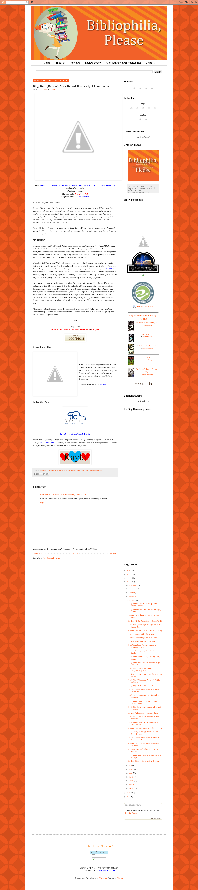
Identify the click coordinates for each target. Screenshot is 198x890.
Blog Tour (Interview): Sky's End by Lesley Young (144, 657)
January (132, 788)
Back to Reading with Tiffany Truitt (141, 634)
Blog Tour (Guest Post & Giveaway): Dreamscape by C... (142, 646)
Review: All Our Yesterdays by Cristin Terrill (145, 621)
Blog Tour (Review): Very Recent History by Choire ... (144, 610)
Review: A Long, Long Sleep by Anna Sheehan (142, 651)
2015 (129, 574)
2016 (129, 570)
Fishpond (95, 329)
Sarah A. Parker (147, 325)
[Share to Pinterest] (47, 474)
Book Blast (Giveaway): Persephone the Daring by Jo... (143, 732)
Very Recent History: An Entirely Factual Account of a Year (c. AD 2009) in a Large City (77, 185)
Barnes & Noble (67, 329)
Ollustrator (103, 878)
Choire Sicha (51, 470)
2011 (129, 796)
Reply (42, 502)
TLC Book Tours (82, 470)
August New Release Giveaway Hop (141, 685)
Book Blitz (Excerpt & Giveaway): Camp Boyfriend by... (143, 717)
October (132, 592)
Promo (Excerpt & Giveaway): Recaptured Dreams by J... (143, 690)
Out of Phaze (146, 357)
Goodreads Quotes (155, 818)
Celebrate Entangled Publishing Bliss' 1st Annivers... (143, 750)
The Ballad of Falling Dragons (146, 322)
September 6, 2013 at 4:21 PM (76, 494)
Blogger (120, 878)
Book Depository (82, 329)
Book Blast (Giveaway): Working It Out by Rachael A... (144, 681)
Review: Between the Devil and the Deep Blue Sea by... (145, 675)
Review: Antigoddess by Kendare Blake (143, 713)
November (133, 588)
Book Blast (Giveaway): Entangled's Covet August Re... (144, 625)
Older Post (112, 553)
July (130, 765)
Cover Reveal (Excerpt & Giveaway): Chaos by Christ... (144, 744)
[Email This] (35, 474)
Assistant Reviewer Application (123, 63)
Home (47, 63)
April (131, 777)
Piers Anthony (147, 360)
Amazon (54, 329)
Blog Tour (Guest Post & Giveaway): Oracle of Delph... (144, 756)
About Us (60, 63)
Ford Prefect (111, 268)
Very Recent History (96, 470)
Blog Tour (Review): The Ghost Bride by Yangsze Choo (143, 723)
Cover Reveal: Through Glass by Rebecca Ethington (143, 616)
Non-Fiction (66, 470)
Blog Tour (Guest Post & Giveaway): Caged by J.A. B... (144, 663)
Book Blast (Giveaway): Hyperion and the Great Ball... (143, 696)
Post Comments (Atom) (51, 558)
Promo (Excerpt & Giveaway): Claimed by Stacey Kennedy (144, 738)
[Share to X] (41, 474)
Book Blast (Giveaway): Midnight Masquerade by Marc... (140, 669)
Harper (59, 470)
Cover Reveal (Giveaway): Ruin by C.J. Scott (145, 728)
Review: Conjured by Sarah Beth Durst (142, 637)
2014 (129, 578)
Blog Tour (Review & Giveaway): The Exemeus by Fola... (142, 604)
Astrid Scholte (147, 336)
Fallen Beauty (146, 334)
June (131, 769)
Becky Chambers (147, 348)
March (131, 780)
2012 (129, 792)
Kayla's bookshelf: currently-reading (143, 317)
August (132, 600)
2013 (129, 581)
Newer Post (38, 553)
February (132, 784)
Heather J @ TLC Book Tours (52, 494)
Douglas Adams (131, 813)
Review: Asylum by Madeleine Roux (142, 641)
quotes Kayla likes (133, 804)
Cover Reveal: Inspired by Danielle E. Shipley (145, 630)
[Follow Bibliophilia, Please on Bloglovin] (99, 854)
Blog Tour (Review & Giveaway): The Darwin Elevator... (142, 702)
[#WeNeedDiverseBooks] (143, 306)
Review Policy (93, 63)
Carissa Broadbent (147, 374)
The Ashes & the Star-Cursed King (146, 370)
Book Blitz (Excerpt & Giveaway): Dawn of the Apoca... (144, 708)
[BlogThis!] (38, 474)
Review (73, 470)
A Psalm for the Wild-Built (146, 345)
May (131, 773)
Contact (150, 63)
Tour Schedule (75, 433)
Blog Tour (42, 470)
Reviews (75, 63)
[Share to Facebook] (44, 474)
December (133, 585)
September (133, 596)
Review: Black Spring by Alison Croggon (143, 761)
